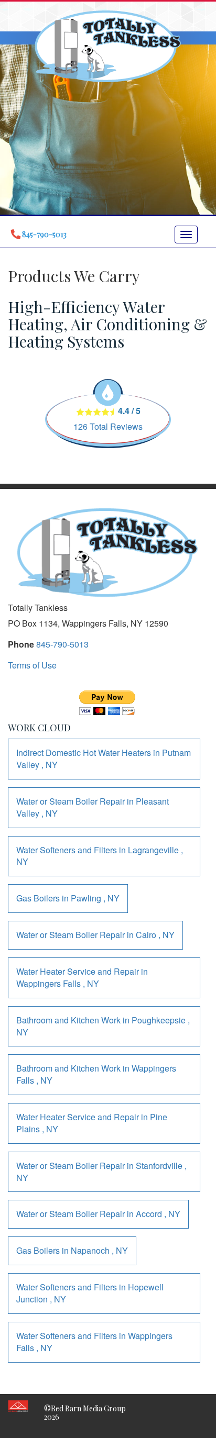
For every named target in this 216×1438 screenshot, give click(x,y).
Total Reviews (108, 426)
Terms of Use (32, 665)
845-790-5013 (62, 644)
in (103, 758)
